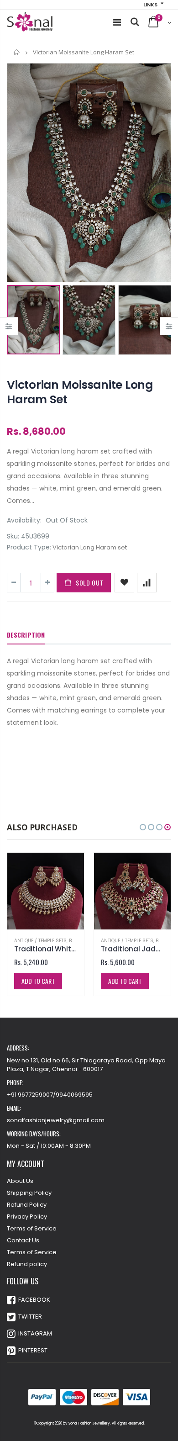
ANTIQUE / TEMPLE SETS (40, 940)
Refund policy (27, 1264)
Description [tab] (26, 634)
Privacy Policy (27, 1216)
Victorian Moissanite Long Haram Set (80, 392)
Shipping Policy (29, 1192)
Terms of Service (32, 1228)
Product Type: (29, 547)
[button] (143, 827)
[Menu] (117, 22)
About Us (20, 1181)
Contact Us (23, 1240)
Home (17, 52)
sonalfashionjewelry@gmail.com (56, 1120)
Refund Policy (27, 1204)
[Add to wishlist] (124, 582)
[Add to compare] (147, 582)
